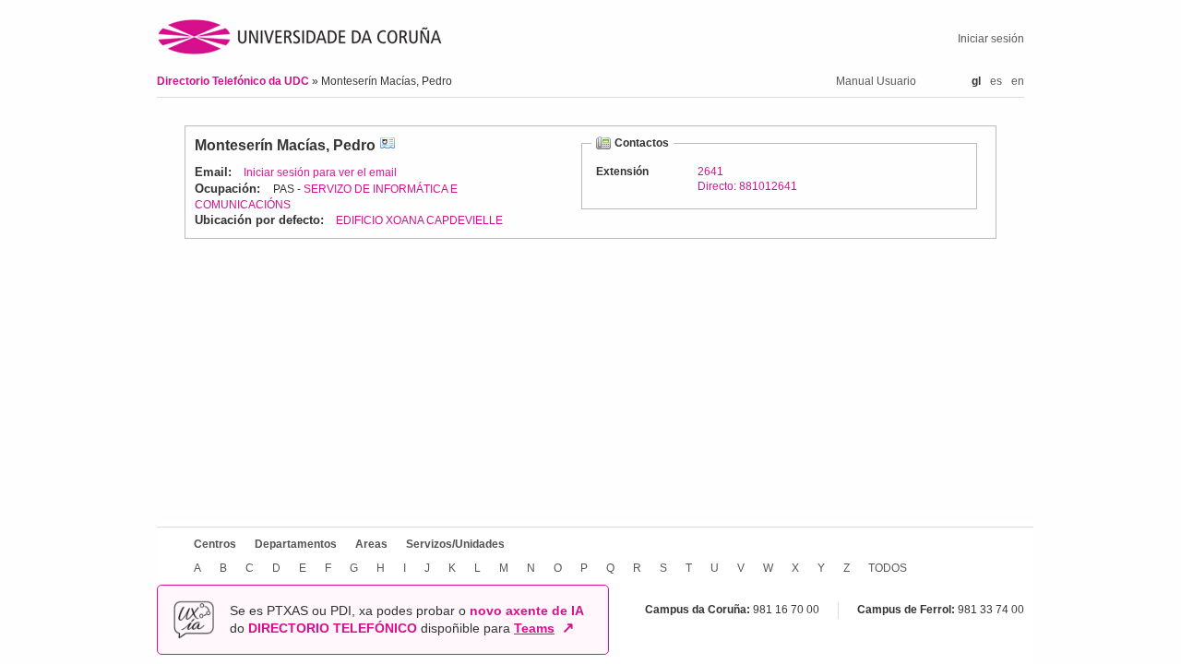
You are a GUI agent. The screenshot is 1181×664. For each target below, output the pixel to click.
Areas (371, 544)
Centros (215, 544)
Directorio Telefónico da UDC (234, 81)
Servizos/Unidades (455, 544)
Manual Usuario (876, 81)
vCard (387, 145)
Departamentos (296, 544)
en (1017, 81)
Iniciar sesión (991, 38)
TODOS (887, 568)
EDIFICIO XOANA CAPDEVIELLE (419, 220)
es (996, 81)
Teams (534, 628)
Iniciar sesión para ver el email (320, 172)
